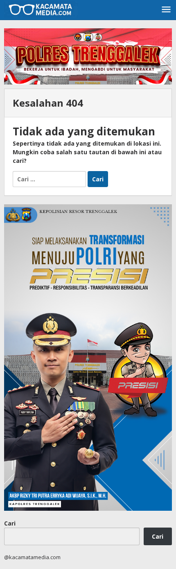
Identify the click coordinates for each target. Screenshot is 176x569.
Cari (10, 523)
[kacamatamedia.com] (41, 9)
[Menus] (166, 10)
